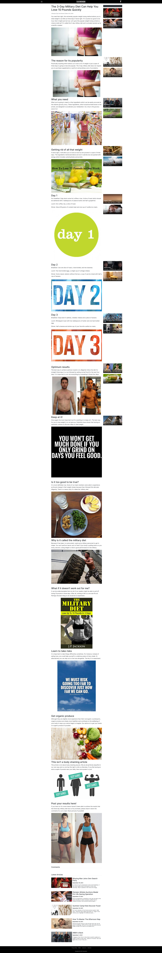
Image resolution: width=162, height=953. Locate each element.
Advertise (89, 947)
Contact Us (84, 947)
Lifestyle (53, 13)
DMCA (79, 947)
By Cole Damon (61, 13)
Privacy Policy (74, 947)
